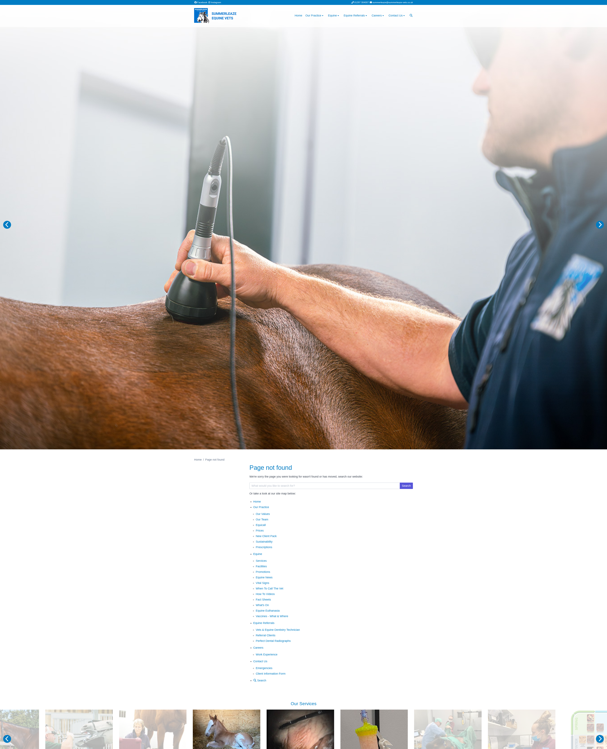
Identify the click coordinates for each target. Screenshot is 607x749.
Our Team (262, 519)
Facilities (261, 566)
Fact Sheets (263, 599)
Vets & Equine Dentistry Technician (278, 629)
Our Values (263, 514)
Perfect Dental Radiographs (273, 640)
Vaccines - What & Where (272, 616)
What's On (262, 605)
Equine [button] (332, 15)
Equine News (264, 577)
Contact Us (260, 661)
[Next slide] (600, 225)
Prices (260, 530)
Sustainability (264, 541)
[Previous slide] (7, 225)
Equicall (261, 525)
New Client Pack (266, 536)
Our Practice (261, 507)
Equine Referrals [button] (354, 15)
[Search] (411, 15)
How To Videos (265, 594)
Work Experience (266, 654)
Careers (258, 647)
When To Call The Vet (269, 588)
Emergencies (264, 668)
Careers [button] (377, 15)
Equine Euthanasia (268, 610)
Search (406, 485)
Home (298, 15)
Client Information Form (270, 673)
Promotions (263, 571)
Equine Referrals (263, 623)
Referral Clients (265, 635)
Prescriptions (264, 547)
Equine (257, 554)
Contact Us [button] (396, 15)
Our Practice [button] (313, 15)
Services (261, 560)
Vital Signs (262, 583)
